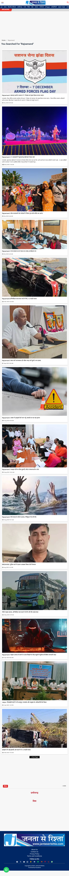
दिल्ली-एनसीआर (12, 7)
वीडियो (5, 786)
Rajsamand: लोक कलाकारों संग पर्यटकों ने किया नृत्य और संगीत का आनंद (22, 213)
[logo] (36, 2)
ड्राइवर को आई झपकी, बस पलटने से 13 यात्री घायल (16, 750)
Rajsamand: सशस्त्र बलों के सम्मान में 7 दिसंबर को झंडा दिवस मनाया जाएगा (23, 95)
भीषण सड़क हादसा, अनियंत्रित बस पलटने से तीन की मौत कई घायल (20, 612)
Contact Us (34, 852)
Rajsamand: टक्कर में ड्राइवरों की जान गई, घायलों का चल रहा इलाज (21, 418)
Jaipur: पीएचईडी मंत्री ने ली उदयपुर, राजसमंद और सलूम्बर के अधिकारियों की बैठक (24, 702)
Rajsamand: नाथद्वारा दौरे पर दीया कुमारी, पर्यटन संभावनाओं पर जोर (20, 469)
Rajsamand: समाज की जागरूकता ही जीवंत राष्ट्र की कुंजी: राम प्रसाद (21, 360)
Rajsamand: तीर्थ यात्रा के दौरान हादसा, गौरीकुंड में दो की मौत (19, 517)
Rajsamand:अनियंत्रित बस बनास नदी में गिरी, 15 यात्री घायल (19, 299)
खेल (32, 7)
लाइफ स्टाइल (61, 7)
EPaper (47, 7)
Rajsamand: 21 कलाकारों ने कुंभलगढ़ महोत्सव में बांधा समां (18, 157)
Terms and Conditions (34, 856)
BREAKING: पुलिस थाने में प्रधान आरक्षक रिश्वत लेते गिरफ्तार (19, 564)
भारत (5, 7)
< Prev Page (34, 757)
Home (3, 40)
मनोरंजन (42, 7)
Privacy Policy (34, 854)
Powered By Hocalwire (34, 867)
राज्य (25, 7)
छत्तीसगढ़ (19, 7)
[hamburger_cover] (2, 2)
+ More (64, 786)
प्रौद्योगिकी (54, 7)
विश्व (28, 7)
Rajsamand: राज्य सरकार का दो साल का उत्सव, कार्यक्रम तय (19, 251)
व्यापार (36, 7)
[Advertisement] (34, 24)
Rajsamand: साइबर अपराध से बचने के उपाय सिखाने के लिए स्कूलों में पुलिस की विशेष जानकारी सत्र (29, 655)
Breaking (5, 9)
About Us (34, 849)
